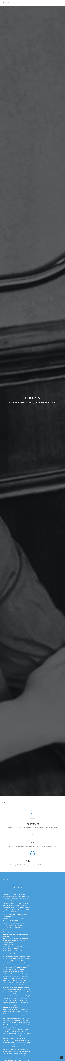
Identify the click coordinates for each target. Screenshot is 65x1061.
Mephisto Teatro (50, 402)
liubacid (39, 404)
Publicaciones (27, 404)
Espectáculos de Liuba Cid (36, 402)
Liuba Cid (24, 402)
